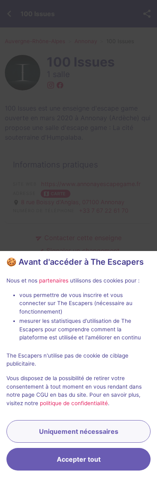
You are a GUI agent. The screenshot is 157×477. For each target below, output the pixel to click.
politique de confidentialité (74, 403)
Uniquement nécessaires (78, 431)
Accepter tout (79, 459)
